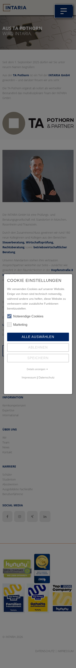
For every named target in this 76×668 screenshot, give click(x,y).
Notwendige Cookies (28, 316)
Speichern (38, 358)
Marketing (20, 324)
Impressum (29, 377)
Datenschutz (47, 377)
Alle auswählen (38, 337)
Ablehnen (38, 347)
